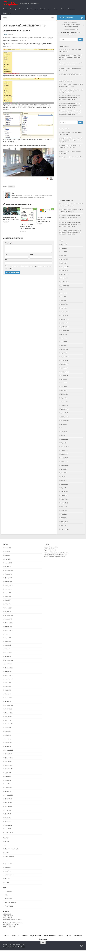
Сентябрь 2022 (65, 420)
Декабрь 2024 (64, 319)
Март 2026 (64, 263)
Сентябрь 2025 (65, 285)
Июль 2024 (64, 338)
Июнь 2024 (64, 341)
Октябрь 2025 (64, 282)
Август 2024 (64, 334)
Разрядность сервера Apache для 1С (71, 74)
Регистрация (8, 891)
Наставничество (9, 856)
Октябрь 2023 (64, 371)
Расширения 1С (9, 875)
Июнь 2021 (64, 476)
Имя (6, 254)
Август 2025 (64, 289)
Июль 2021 (64, 473)
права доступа (11, 186)
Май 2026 (63, 255)
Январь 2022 (64, 450)
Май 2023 (63, 390)
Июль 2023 (64, 383)
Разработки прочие (45, 9)
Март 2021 (64, 488)
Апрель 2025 (64, 304)
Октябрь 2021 (64, 461)
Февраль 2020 (64, 529)
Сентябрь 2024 (65, 330)
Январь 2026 (64, 270)
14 (35, 209)
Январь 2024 (64, 360)
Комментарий (9, 243)
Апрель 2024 (64, 349)
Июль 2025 (64, 293)
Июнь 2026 (64, 251)
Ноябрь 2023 (64, 368)
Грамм (6, 852)
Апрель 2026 (64, 259)
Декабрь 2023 (64, 364)
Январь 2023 (64, 405)
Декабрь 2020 (64, 499)
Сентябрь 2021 (65, 465)
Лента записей (9, 898)
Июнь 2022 (64, 431)
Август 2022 (64, 424)
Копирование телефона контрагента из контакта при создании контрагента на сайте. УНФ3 (70, 57)
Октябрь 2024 (64, 326)
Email (31, 254)
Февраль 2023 (64, 401)
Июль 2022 (64, 428)
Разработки (8, 871)
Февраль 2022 (64, 446)
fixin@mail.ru (7, 914)
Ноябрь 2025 (64, 278)
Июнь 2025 (64, 296)
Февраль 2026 (64, 267)
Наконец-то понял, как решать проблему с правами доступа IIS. (44, 219)
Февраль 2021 (64, 491)
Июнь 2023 (64, 386)
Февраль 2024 (64, 356)
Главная (5, 9)
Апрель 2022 (64, 439)
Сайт (6, 260)
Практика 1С (8, 863)
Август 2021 (64, 469)
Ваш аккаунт (72, 9)
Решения (7, 878)
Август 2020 (64, 506)
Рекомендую (6, 13)
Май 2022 (63, 435)
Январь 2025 (64, 315)
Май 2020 (63, 518)
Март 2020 (64, 525)
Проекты (63, 9)
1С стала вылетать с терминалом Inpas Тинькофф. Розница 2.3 (27, 226)
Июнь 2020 (64, 514)
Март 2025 (64, 308)
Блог (5, 17)
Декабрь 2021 (64, 454)
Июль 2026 (64, 248)
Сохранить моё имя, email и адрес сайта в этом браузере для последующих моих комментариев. (28, 267)
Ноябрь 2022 (64, 413)
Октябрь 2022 (64, 416)
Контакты (22, 9)
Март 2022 (64, 443)
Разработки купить (32, 9)
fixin (5, 34)
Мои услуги (13, 9)
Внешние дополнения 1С (12, 848)
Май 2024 (63, 345)
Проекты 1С (8, 867)
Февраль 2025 (64, 311)
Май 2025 (63, 300)
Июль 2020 (64, 510)
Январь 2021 (64, 495)
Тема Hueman (21, 946)
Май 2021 (63, 480)
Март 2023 (64, 398)
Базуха (7, 841)
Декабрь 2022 (64, 409)
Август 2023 (64, 379)
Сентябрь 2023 (65, 375)
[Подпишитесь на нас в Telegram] (82, 18)
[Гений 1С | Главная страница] (10, 3)
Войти (6, 895)
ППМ (6, 860)
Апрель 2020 (64, 521)
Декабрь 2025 (64, 274)
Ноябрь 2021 (64, 458)
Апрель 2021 (64, 484)
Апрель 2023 (64, 394)
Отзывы (56, 9)
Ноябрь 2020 (64, 503)
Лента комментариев (10, 902)
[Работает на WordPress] (10, 946)
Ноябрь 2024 (64, 323)
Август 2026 (64, 244)
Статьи (7, 882)
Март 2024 (64, 353)
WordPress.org (9, 906)
